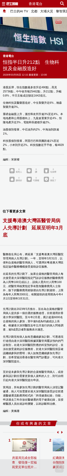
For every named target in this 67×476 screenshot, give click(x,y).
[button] (57, 432)
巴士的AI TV (19, 11)
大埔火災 (46, 11)
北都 (34, 11)
